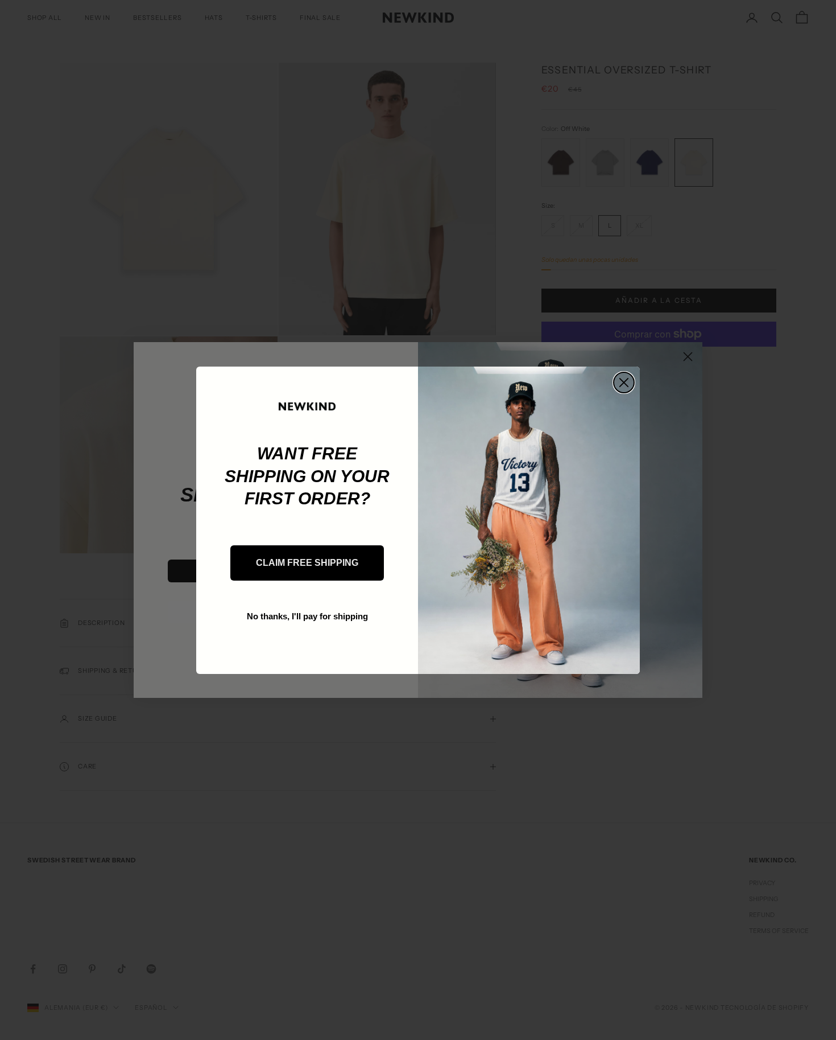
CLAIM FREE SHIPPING (307, 563)
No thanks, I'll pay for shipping (307, 616)
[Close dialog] (624, 382)
